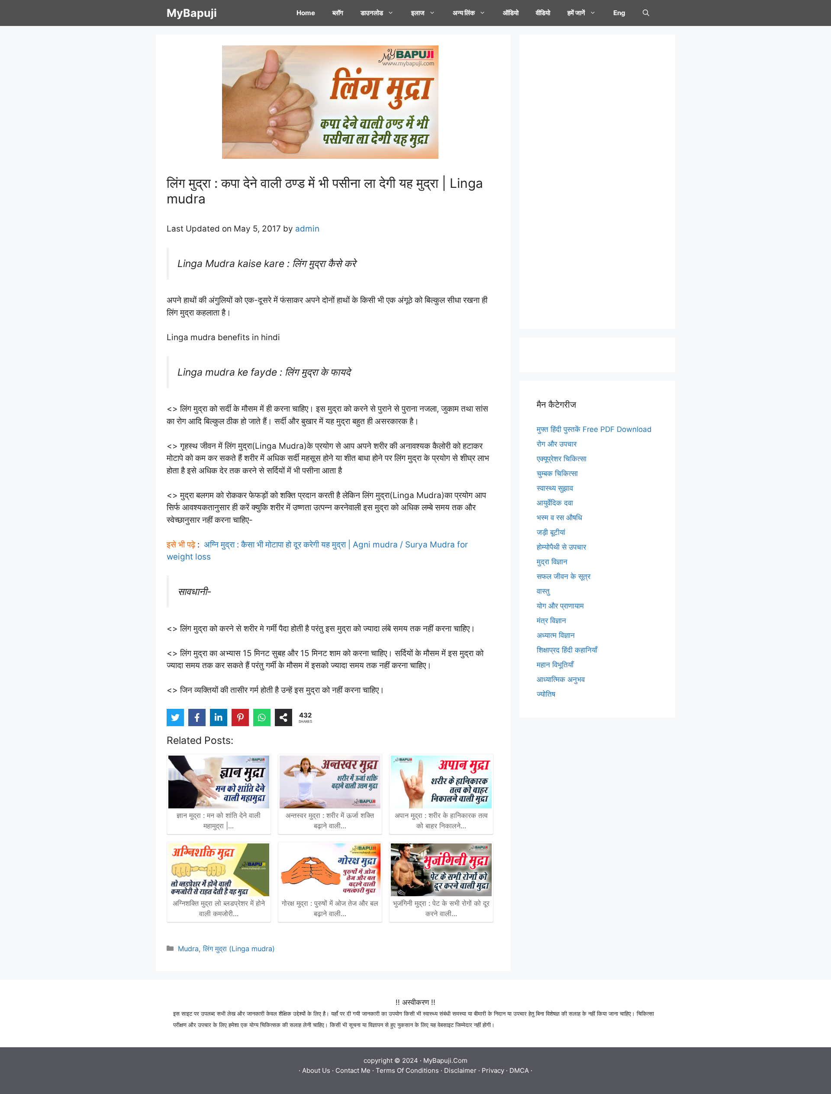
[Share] (283, 717)
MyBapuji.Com (445, 1060)
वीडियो (543, 13)
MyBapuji (192, 12)
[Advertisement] (597, 182)
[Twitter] (175, 717)
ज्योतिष (546, 694)
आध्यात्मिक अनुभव (561, 679)
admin (307, 229)
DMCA (519, 1070)
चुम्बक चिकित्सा (557, 473)
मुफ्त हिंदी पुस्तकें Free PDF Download (594, 429)
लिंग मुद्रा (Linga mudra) (239, 948)
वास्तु (543, 591)
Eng (619, 13)
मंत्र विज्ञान (551, 620)
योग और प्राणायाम (560, 606)
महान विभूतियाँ (555, 664)
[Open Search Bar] (646, 13)
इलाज (418, 13)
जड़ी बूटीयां (551, 532)
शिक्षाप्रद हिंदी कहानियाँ (567, 650)
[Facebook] (197, 717)
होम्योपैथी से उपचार (561, 547)
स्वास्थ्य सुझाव (555, 488)
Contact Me (352, 1070)
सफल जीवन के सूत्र (563, 576)
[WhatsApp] (262, 717)
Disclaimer (460, 1070)
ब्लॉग (337, 13)
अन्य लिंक (464, 13)
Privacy (493, 1070)
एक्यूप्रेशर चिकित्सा (561, 458)
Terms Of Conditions (407, 1070)
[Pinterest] (240, 717)
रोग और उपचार (557, 444)
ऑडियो (511, 13)
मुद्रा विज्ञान (552, 561)
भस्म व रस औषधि (559, 517)
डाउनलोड (372, 13)
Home (305, 13)
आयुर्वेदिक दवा (555, 503)
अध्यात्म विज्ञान (556, 635)
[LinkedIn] (218, 717)
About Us (316, 1070)
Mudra (188, 948)
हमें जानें (576, 13)
